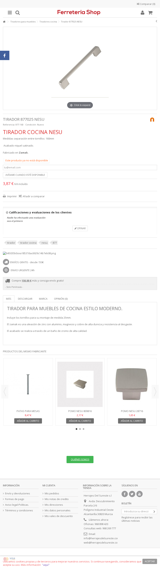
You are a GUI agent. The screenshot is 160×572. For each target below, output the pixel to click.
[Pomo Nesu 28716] (132, 384)
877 (55, 242)
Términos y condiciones (19, 510)
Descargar (25, 298)
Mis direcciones (54, 504)
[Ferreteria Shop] (80, 12)
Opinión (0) (61, 298)
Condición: (30, 124)
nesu (45, 242)
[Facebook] (125, 494)
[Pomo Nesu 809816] (80, 384)
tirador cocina (28, 242)
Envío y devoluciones (17, 493)
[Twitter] (132, 494)
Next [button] (155, 392)
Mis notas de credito (57, 499)
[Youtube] (139, 494)
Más (8, 298)
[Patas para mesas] (28, 384)
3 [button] (83, 429)
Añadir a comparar (34, 196)
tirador (11, 242)
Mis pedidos (52, 493)
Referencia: (9, 124)
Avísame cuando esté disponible (25, 175)
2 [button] (80, 429)
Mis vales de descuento (59, 516)
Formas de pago (14, 499)
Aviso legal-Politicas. (17, 504)
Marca (43, 298)
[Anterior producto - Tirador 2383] (156, 21)
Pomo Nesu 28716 (132, 411)
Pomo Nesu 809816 (80, 411)
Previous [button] (4, 392)
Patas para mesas (28, 411)
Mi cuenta (49, 485)
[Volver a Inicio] (4, 21)
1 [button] (76, 429)
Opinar (81, 228)
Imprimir (12, 196)
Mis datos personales (57, 510)
